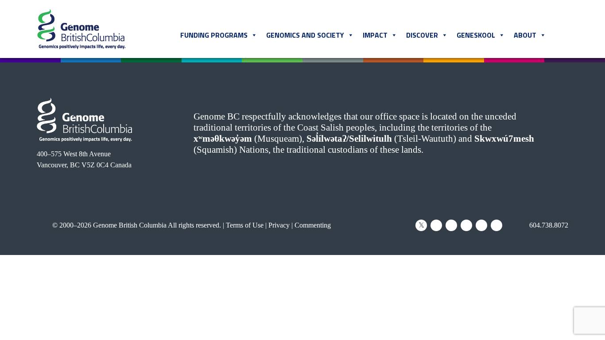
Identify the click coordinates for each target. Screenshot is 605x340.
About (525, 35)
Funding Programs (214, 35)
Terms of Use (245, 225)
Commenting (313, 225)
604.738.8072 (547, 225)
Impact (375, 35)
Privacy (279, 225)
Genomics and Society (305, 35)
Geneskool (476, 35)
